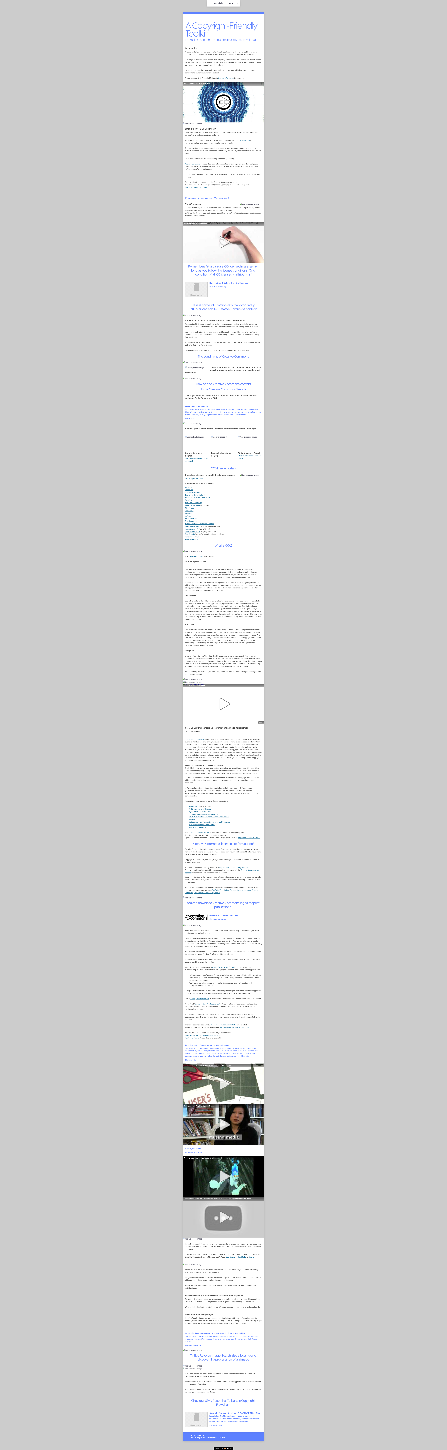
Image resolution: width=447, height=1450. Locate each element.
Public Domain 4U (191, 529)
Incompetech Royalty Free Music (197, 497)
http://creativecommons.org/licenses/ (234, 868)
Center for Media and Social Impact (225, 967)
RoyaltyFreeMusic (192, 539)
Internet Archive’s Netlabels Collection (199, 524)
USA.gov (192, 819)
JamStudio (242, 1257)
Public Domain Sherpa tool (199, 833)
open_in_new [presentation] (258, 363)
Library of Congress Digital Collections (203, 814)
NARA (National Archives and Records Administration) (209, 817)
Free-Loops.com (191, 521)
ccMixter (188, 516)
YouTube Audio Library (193, 503)
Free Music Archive (192, 492)
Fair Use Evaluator (192, 1038)
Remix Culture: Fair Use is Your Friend (234, 1027)
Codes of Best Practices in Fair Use (208, 1004)
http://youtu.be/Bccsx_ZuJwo (196, 187)
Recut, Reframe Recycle (199, 999)
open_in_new (255, 205)
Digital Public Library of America (201, 812)
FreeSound (189, 511)
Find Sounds (190, 534)
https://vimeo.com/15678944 (249, 838)
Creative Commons (242, 140)
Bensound (189, 490)
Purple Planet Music (192, 532)
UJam (251, 1257)
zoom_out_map (262, 125)
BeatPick (188, 500)
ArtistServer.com (191, 518)
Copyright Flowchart (226, 78)
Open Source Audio (192, 526)
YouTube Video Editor (220, 890)
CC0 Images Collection (194, 479)
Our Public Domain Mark (195, 739)
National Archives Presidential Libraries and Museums (209, 822)
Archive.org (193, 806)
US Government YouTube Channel (202, 825)
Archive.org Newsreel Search (200, 809)
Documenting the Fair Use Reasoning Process (202, 1035)
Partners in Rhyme (192, 537)
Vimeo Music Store (192, 505)
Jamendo (188, 487)
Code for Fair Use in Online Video (224, 1025)
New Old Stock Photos (197, 827)
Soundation (230, 1257)
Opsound (188, 513)
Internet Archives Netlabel (195, 495)
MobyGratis (189, 508)
